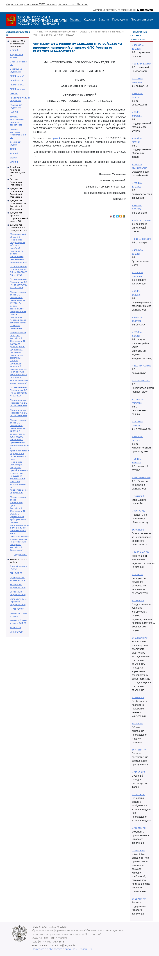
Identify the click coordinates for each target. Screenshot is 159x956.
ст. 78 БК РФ (138, 600)
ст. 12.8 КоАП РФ (140, 638)
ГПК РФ (14, 93)
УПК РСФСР (16, 632)
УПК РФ (14, 162)
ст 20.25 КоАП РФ (140, 552)
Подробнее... (20, 554)
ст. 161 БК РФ (138, 697)
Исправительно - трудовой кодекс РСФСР (18, 602)
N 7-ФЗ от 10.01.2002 (141, 220)
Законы (104, 19)
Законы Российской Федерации (16, 182)
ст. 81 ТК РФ (137, 574)
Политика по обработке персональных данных (62, 949)
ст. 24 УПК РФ (138, 794)
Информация (14, 4)
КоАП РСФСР (17, 609)
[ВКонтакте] (114, 215)
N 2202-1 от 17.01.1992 (141, 366)
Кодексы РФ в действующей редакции (17, 44)
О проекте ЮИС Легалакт (40, 4)
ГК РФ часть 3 (17, 84)
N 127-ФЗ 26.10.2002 (141, 381)
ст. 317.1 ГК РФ (138, 511)
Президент (120, 19)
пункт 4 (56, 138)
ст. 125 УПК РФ (138, 772)
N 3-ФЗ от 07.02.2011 (141, 239)
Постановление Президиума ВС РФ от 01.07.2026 (18, 403)
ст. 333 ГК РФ (138, 496)
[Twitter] (117, 215)
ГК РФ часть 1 (17, 76)
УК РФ (13, 157)
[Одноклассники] (120, 215)
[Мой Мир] (124, 215)
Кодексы (90, 19)
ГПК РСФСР (16, 573)
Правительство (142, 19)
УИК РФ (14, 153)
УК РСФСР (15, 627)
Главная (75, 19)
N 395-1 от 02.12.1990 (141, 477)
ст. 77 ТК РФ (137, 724)
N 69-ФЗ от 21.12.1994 (141, 64)
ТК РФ (13, 149)
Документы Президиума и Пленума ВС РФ (18, 228)
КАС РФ (14, 112)
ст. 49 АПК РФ (138, 850)
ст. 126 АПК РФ (139, 828)
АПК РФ (14, 50)
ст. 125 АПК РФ (139, 899)
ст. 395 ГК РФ (138, 530)
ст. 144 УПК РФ (139, 750)
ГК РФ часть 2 (17, 80)
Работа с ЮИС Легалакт (73, 4)
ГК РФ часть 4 (17, 89)
